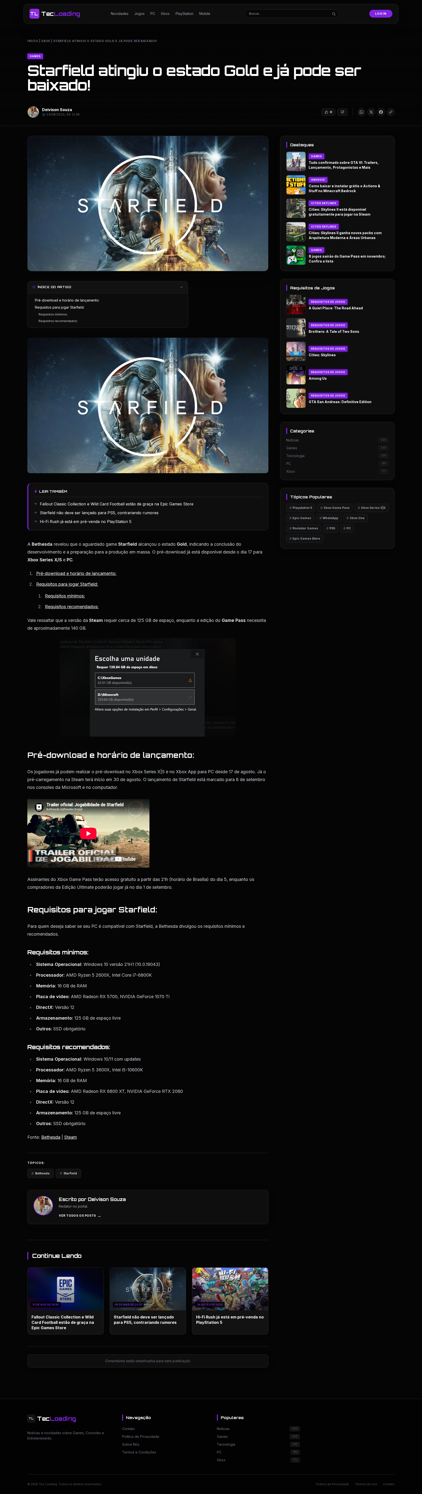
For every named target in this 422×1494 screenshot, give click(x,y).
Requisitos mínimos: (53, 314)
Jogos (139, 13)
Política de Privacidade (332, 1484)
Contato (389, 1484)
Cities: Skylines (322, 355)
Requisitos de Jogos (328, 301)
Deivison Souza (57, 109)
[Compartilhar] (361, 112)
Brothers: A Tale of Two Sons (334, 331)
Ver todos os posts (80, 1215)
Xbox (165, 13)
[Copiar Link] (391, 112)
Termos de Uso (366, 1484)
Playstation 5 (300, 508)
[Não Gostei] (342, 112)
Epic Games (300, 518)
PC (152, 13)
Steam (70, 1137)
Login (381, 13)
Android (318, 179)
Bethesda (50, 1137)
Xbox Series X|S (371, 508)
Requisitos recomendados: (58, 321)
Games (35, 56)
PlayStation (184, 13)
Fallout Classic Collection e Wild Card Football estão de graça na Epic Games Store (63, 1322)
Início (32, 41)
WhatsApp (328, 518)
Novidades (119, 13)
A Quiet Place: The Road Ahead (336, 308)
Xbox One (356, 518)
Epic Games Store (304, 538)
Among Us (318, 378)
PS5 (330, 528)
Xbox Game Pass (334, 508)
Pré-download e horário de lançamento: (67, 300)
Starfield (68, 1173)
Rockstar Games (303, 528)
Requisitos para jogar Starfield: (59, 307)
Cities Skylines (323, 203)
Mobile (204, 13)
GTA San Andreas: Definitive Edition (340, 402)
